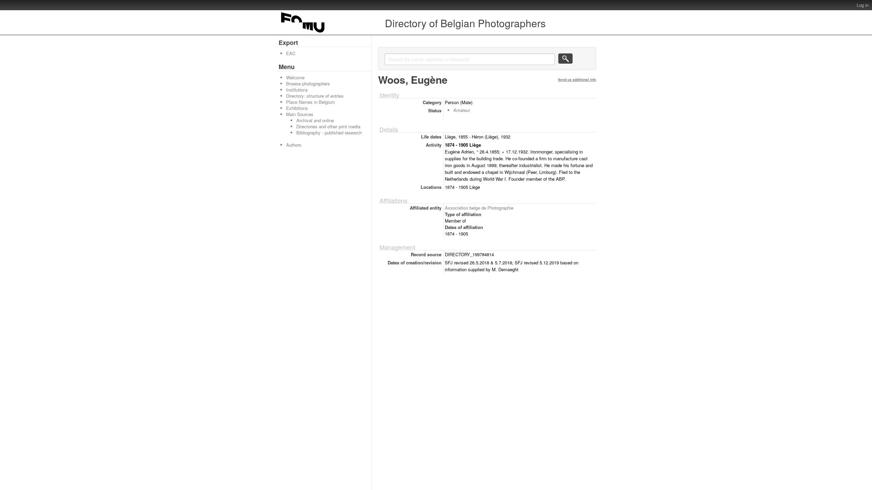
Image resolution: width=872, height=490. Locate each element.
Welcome (295, 77)
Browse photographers (308, 83)
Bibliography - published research (329, 132)
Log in (863, 5)
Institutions (297, 89)
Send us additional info (577, 79)
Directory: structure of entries (315, 96)
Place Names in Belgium (310, 102)
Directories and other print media (328, 126)
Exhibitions (297, 108)
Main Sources (299, 114)
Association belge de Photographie (479, 208)
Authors (293, 145)
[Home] (303, 32)
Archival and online (315, 120)
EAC (290, 53)
